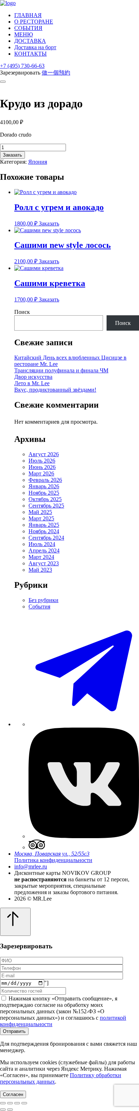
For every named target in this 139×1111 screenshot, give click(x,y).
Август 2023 (44, 563)
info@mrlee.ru (30, 866)
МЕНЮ (23, 34)
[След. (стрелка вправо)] (10, 1110)
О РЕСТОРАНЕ (33, 22)
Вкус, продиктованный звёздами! (55, 390)
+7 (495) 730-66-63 (22, 66)
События (39, 606)
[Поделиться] (10, 1103)
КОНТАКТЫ (30, 54)
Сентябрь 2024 (46, 538)
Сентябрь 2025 (46, 506)
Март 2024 (41, 557)
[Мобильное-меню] (3, 82)
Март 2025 (41, 518)
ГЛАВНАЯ (28, 15)
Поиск (22, 312)
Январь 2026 (44, 486)
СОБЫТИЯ (28, 28)
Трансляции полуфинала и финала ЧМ (61, 370)
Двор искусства (33, 377)
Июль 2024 (42, 544)
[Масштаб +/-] (24, 1103)
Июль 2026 (42, 461)
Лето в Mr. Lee (32, 383)
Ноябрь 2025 (44, 493)
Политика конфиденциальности (53, 860)
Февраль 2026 (45, 480)
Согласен (13, 1094)
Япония (37, 162)
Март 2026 (41, 473)
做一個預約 (56, 73)
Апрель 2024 (44, 550)
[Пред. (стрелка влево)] (3, 1110)
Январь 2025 (44, 525)
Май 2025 (40, 512)
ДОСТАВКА (30, 41)
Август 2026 (44, 454)
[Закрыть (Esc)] (3, 1103)
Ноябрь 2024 (44, 531)
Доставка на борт (35, 47)
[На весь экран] (17, 1103)
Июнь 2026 (42, 467)
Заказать (12, 155)
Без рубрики (43, 600)
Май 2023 (40, 570)
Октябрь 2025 (45, 499)
